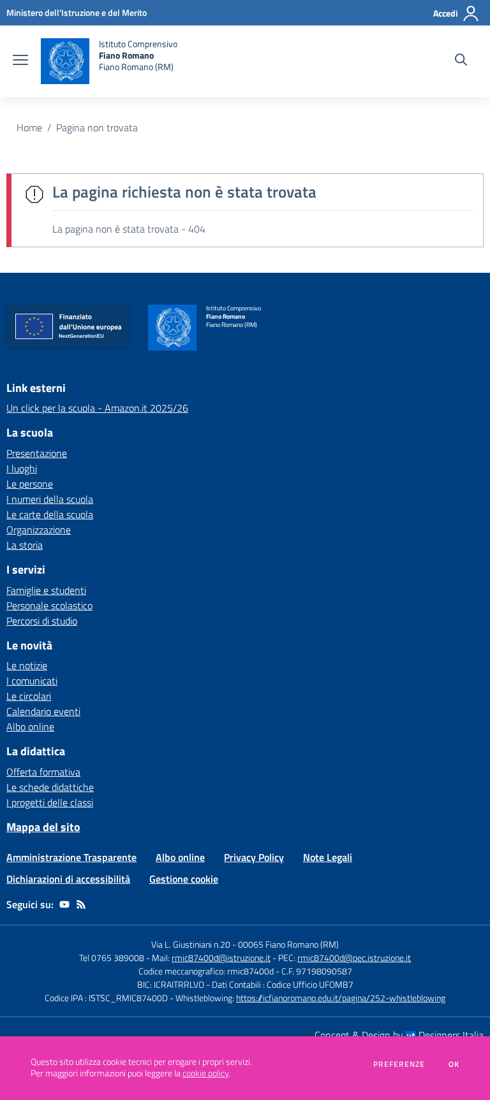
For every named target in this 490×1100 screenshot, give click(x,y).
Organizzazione (38, 529)
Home (29, 127)
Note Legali (327, 857)
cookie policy (205, 1073)
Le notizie (26, 665)
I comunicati (31, 680)
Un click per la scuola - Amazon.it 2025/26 (97, 408)
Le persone (29, 483)
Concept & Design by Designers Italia (399, 1035)
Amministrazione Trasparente (71, 857)
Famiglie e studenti (46, 590)
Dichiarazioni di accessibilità (68, 879)
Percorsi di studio (41, 620)
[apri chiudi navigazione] (20, 61)
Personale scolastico (49, 605)
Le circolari (28, 696)
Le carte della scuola (49, 514)
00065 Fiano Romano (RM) (288, 944)
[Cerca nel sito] (461, 61)
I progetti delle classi (49, 802)
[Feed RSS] (81, 904)
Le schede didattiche (50, 787)
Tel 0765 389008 (112, 957)
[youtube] (64, 904)
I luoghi (21, 468)
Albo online (30, 726)
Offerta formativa (43, 771)
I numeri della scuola (49, 499)
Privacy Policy (254, 857)
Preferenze (399, 1064)
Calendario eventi (43, 711)
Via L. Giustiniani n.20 (190, 944)
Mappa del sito (43, 827)
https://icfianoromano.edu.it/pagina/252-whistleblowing (340, 997)
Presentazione (36, 453)
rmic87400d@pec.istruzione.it (354, 957)
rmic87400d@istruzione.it (221, 957)
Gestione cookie (183, 879)
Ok (454, 1064)
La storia (24, 545)
